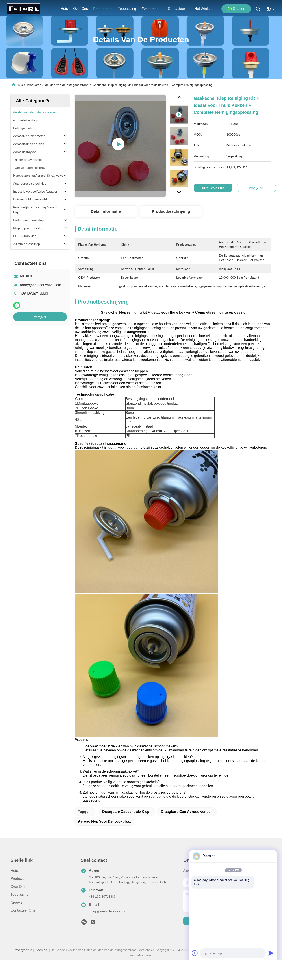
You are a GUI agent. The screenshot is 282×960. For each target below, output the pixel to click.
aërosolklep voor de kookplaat (104, 821)
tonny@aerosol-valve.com (40, 285)
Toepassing (20, 894)
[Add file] (195, 953)
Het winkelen (204, 9)
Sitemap (41, 950)
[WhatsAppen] (17, 305)
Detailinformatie (106, 211)
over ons (80, 9)
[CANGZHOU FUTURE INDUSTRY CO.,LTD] (23, 8)
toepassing (127, 9)
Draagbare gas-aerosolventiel (186, 812)
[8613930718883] (93, 923)
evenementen (152, 9)
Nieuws (16, 902)
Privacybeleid (23, 950)
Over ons (18, 886)
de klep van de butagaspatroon (67, 85)
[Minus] (271, 856)
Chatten (239, 9)
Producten (34, 85)
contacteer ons (178, 9)
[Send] (271, 953)
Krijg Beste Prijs (213, 187)
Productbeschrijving (171, 211)
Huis (64, 9)
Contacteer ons (23, 910)
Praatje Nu (40, 317)
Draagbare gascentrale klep (125, 812)
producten (101, 9)
